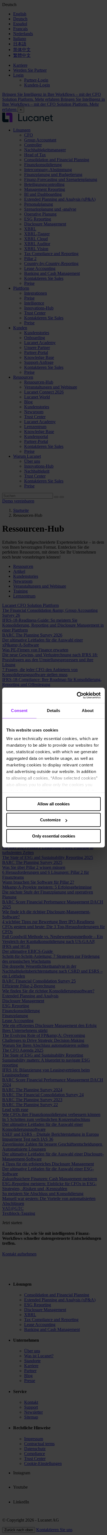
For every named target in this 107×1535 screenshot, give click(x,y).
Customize (50, 819)
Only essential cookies (53, 836)
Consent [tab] (19, 710)
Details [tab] (53, 710)
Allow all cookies (53, 804)
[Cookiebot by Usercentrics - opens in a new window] (77, 695)
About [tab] (88, 710)
